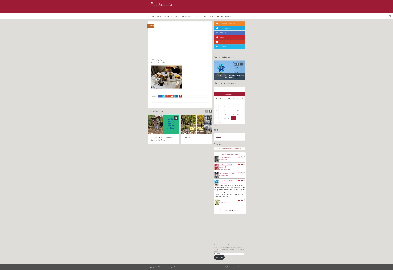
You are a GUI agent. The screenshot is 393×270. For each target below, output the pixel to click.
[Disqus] (180, 171)
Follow (218, 137)
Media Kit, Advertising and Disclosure (232, 267)
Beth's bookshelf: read (230, 154)
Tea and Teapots (187, 16)
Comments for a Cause (171, 16)
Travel (205, 16)
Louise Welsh (223, 159)
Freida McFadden (224, 175)
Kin (220, 200)
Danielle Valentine (225, 169)
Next (210, 111)
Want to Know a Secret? (227, 173)
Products (228, 16)
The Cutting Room (225, 157)
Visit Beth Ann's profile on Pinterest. (229, 148)
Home (152, 16)
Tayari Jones (223, 202)
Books (198, 16)
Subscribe (219, 257)
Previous (206, 111)
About (159, 16)
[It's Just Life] (161, 4)
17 (220, 114)
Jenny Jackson (224, 183)
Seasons (187, 138)
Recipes (220, 16)
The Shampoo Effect (226, 180)
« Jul (215, 125)
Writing (212, 16)
